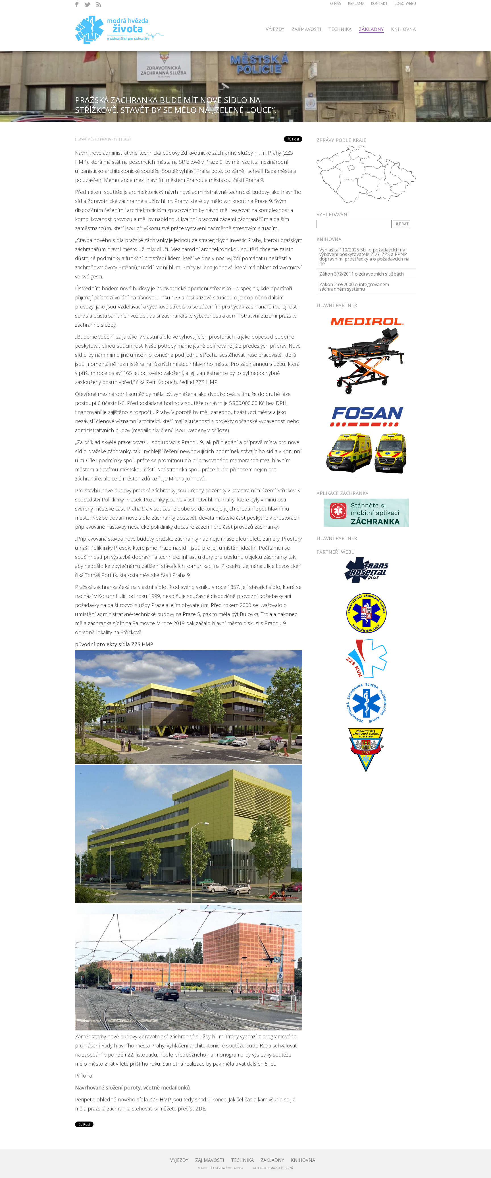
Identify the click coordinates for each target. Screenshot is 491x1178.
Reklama (356, 3)
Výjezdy (275, 29)
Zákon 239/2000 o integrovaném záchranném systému (354, 286)
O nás (335, 3)
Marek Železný (282, 1168)
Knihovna (403, 29)
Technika (340, 29)
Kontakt (379, 3)
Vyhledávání (333, 214)
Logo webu (405, 3)
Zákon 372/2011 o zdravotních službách (361, 274)
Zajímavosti (306, 29)
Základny (371, 29)
